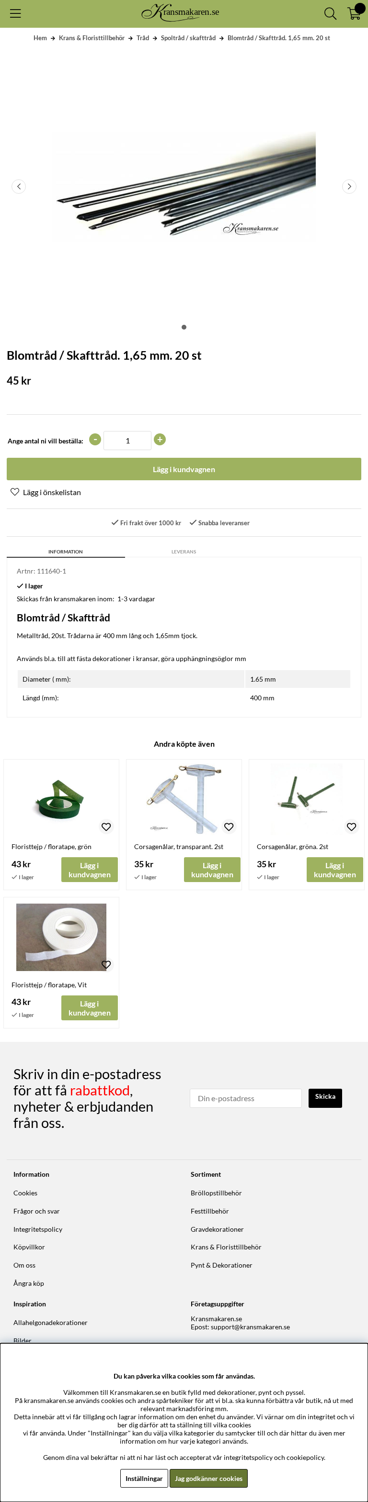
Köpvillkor (29, 1247)
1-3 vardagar (136, 599)
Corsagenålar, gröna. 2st (292, 846)
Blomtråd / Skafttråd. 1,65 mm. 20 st (279, 38)
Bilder (22, 1340)
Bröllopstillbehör (216, 1193)
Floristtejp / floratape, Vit (49, 985)
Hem (40, 38)
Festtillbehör (210, 1211)
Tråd (143, 38)
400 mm (262, 698)
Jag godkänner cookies (208, 1478)
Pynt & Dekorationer (222, 1265)
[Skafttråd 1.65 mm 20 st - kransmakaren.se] (184, 327)
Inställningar (144, 1478)
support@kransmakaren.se (250, 1327)
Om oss (24, 1265)
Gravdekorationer (217, 1229)
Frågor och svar (36, 1211)
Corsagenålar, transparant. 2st (178, 846)
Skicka (325, 1096)
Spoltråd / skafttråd (188, 38)
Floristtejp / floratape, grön (52, 846)
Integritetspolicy (37, 1229)
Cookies (25, 1193)
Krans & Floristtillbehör (92, 38)
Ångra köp (28, 1283)
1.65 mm (263, 679)
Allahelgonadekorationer (50, 1322)
